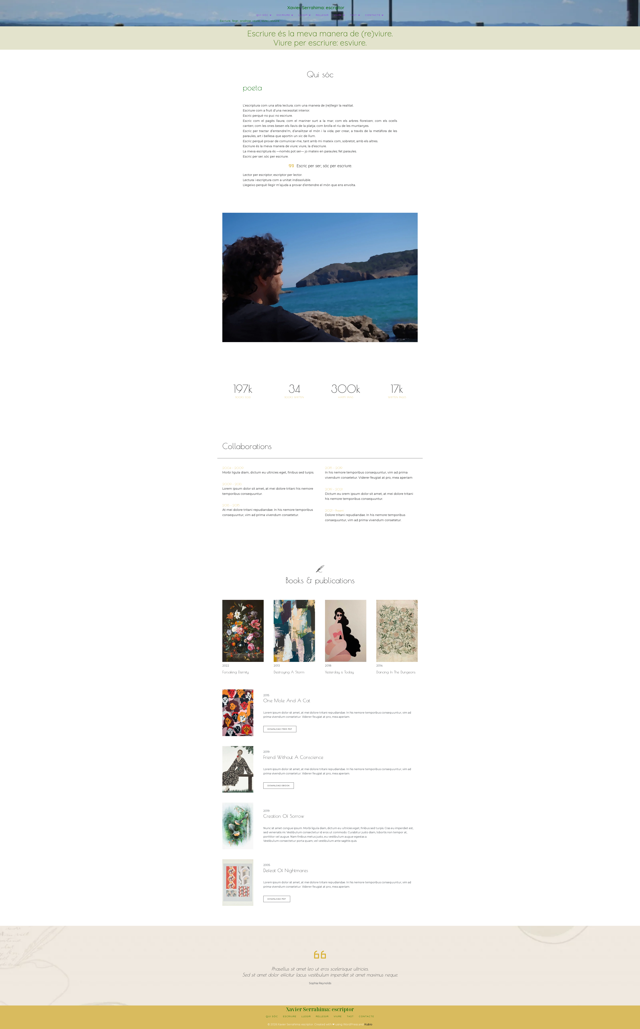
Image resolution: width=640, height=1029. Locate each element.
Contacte (366, 1016)
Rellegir (322, 15)
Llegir (306, 1016)
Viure (338, 1016)
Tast (350, 1016)
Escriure (289, 1016)
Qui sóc (272, 1016)
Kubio (368, 1024)
